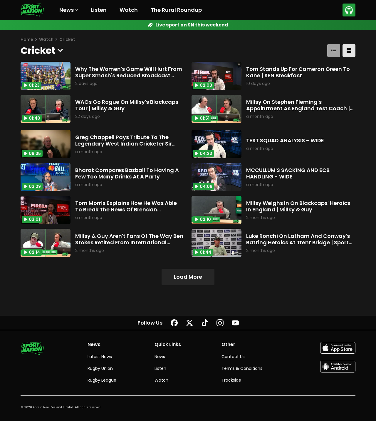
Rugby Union (100, 368)
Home (27, 39)
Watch (129, 10)
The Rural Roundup (176, 10)
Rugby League (102, 380)
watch (46, 39)
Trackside (231, 380)
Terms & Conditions (241, 368)
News (160, 357)
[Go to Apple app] (337, 348)
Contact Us (233, 357)
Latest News (100, 357)
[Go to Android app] (337, 366)
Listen (99, 10)
